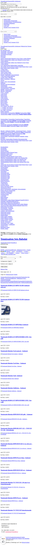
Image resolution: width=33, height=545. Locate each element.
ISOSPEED (19, 251)
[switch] (3, 542)
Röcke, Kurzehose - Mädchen (8, 79)
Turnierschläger (4, 119)
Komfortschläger (19, 119)
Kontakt (3, 47)
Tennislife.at (14, 242)
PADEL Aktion (4, 228)
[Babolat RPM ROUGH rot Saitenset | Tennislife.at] (14, 419)
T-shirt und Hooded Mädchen (8, 76)
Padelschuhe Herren (5, 213)
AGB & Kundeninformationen (13, 537)
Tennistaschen (19, 132)
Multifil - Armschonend (6, 89)
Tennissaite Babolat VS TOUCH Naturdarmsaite (16, 510)
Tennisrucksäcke (5, 179)
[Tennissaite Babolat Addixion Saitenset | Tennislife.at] (11, 391)
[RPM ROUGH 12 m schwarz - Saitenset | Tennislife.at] (16, 448)
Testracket (10, 1)
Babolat (13, 58)
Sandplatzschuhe (5, 194)
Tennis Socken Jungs (6, 72)
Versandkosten (4, 1)
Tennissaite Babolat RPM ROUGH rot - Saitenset (16, 470)
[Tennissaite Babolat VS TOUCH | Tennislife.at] (13, 513)
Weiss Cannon (24, 253)
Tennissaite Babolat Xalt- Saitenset (11, 375)
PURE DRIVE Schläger (7, 217)
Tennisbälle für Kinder (6, 54)
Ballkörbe (3, 83)
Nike (26, 158)
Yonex (21, 58)
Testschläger (27, 119)
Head (25, 162)
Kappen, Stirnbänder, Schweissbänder (10, 75)
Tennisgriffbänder (5, 135)
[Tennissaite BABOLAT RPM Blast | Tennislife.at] (12, 327)
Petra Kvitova (4, 103)
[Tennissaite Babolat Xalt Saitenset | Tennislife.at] (10, 378)
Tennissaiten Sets (5, 173)
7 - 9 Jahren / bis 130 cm (7, 107)
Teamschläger (11, 119)
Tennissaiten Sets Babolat (14, 239)
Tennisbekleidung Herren (7, 162)
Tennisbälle (3, 120)
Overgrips (3, 57)
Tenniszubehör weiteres (6, 87)
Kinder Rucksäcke (5, 181)
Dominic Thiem (14, 68)
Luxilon (26, 251)
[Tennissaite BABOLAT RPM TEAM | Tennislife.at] (15, 290)
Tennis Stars (4, 140)
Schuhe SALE (4, 226)
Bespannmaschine (22, 139)
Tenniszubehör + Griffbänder (8, 224)
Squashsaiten (4, 149)
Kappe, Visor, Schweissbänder (8, 81)
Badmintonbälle (5, 155)
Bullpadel (17, 200)
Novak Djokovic (5, 99)
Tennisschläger (4, 113)
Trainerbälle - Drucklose (6, 53)
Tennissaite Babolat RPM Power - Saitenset (14, 498)
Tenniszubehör (4, 136)
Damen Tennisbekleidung (7, 160)
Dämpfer (22, 136)
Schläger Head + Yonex (6, 220)
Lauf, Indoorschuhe (5, 65)
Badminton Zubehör (6, 156)
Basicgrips (3, 55)
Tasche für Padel (5, 205)
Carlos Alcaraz (4, 98)
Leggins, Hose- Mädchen (7, 77)
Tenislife (4, 10)
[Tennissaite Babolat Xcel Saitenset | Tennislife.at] (12, 354)
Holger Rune (25, 66)
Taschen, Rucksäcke (6, 221)
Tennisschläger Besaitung (12, 139)
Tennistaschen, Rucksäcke (7, 132)
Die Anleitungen (17, 1)
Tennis (8, 242)
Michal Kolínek (25, 542)
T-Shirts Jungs (4, 69)
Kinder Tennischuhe (5, 62)
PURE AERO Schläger (6, 216)
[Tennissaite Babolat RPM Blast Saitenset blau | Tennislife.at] (13, 460)
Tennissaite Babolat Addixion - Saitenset (13, 388)
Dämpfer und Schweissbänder (8, 84)
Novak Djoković (11, 66)
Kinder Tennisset (5, 111)
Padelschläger (4, 200)
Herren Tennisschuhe (6, 60)
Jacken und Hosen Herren (7, 186)
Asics (16, 60)
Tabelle (15, 274)
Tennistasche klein (5, 175)
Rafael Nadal (18, 66)
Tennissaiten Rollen (5, 174)
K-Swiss (17, 58)
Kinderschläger (4, 215)
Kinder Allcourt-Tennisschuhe (8, 190)
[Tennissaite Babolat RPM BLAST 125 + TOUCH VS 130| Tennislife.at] (16, 434)
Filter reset (12, 254)
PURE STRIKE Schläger (7, 219)
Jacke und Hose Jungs (6, 73)
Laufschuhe (20, 65)
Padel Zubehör (4, 204)
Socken (2, 80)
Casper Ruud (4, 94)
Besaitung (3, 139)
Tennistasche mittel (5, 177)
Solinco (3, 253)
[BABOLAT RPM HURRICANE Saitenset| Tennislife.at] (15, 341)
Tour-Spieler (4, 66)
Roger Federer (4, 102)
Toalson (17, 253)
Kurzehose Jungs (5, 70)
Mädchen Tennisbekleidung (7, 158)
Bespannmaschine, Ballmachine (19, 282)
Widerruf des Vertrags (26, 46)
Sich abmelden (25, 538)
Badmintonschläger (5, 152)
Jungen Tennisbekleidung (7, 159)
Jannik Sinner (7, 68)
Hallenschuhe (13, 65)
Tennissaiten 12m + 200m (7, 223)
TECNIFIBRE (10, 253)
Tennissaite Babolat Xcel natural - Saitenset (14, 351)
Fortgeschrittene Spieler (6, 209)
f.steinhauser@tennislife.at (11, 531)
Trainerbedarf (4, 85)
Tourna (16, 156)
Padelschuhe (4, 202)
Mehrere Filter (4, 269)
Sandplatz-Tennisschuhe (6, 192)
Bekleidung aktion (5, 227)
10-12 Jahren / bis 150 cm (7, 106)
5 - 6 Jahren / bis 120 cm (7, 109)
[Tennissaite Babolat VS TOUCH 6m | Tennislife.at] (16, 488)
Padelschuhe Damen (6, 212)
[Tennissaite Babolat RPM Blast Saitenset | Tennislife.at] (12, 500)
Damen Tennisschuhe (6, 58)
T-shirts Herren (4, 183)
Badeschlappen (4, 197)
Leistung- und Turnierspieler (7, 211)
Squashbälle (3, 148)
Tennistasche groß (5, 178)
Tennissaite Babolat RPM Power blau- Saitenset (16, 458)
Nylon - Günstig (5, 92)
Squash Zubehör (5, 151)
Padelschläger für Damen (7, 207)
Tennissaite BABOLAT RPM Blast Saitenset (14, 324)
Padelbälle (3, 201)
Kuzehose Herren (5, 185)
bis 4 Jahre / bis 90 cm (6, 110)
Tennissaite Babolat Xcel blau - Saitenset (13, 363)
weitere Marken (27, 58)
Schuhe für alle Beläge (6, 193)
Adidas (13, 60)
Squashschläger (4, 147)
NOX (24, 200)
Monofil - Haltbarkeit (6, 91)
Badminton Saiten (5, 153)
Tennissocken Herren (6, 187)
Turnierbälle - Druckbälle (7, 51)
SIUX (27, 200)
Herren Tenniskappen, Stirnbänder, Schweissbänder (13, 189)
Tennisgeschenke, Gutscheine (8, 88)
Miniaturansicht (10, 274)
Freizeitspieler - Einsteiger (7, 208)
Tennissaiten (4, 124)
